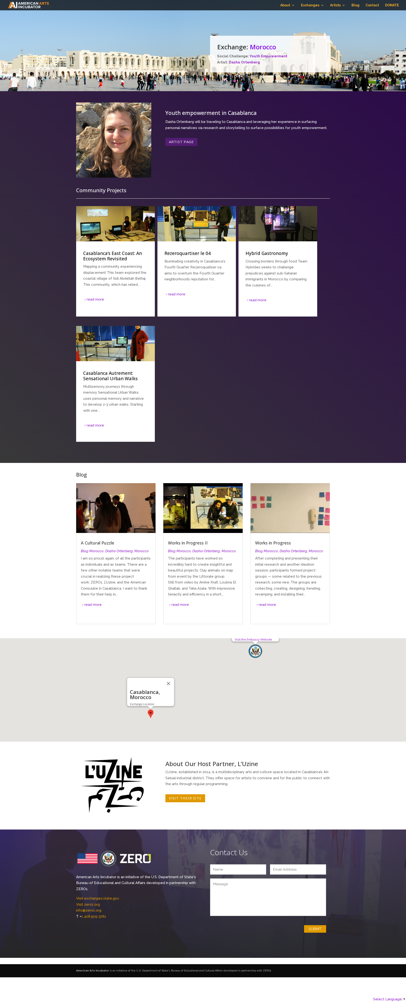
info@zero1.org (88, 910)
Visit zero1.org (88, 904)
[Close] (168, 683)
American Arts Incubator (92, 970)
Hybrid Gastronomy (277, 261)
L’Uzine (248, 763)
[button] (255, 651)
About (285, 5)
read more (95, 299)
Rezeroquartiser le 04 (196, 261)
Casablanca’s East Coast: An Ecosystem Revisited (115, 261)
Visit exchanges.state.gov (97, 898)
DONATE (392, 5)
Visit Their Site (185, 798)
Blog (355, 5)
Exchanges (310, 5)
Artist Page (181, 141)
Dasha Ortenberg (244, 62)
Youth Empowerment (268, 56)
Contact (372, 5)
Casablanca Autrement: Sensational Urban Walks (115, 384)
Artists (335, 5)
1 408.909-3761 (93, 916)
